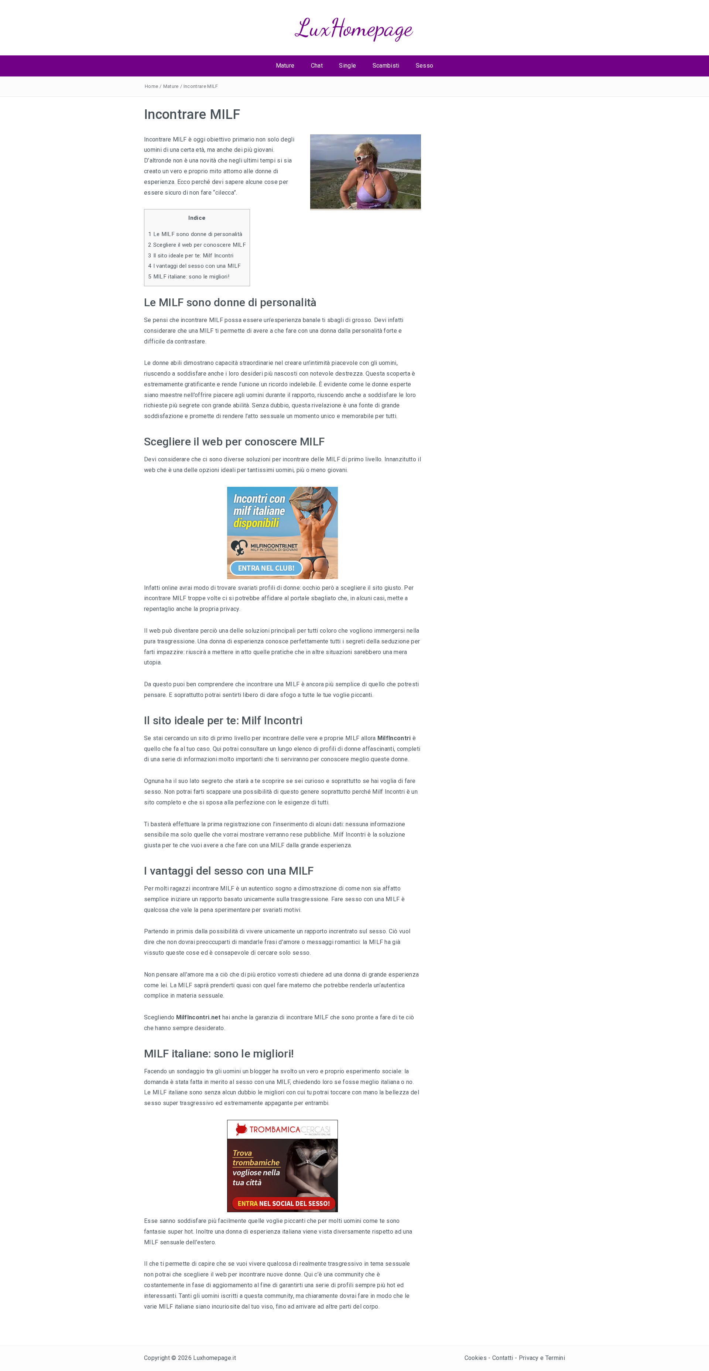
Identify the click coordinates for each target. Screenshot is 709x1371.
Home (151, 86)
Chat (317, 65)
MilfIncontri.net (198, 1017)
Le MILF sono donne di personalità (195, 234)
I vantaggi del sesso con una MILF (194, 266)
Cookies (476, 1357)
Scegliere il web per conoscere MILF (197, 245)
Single (347, 65)
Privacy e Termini (542, 1357)
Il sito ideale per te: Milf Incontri (190, 255)
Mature (285, 65)
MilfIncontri (394, 738)
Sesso (425, 65)
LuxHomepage (355, 27)
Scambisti (386, 65)
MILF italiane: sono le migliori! (188, 276)
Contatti (502, 1357)
